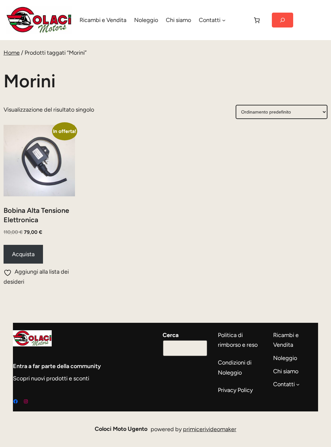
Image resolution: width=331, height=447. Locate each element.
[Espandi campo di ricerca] (282, 20)
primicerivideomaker (209, 429)
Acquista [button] (23, 254)
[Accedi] (239, 20)
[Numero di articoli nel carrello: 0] (257, 20)
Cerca (171, 335)
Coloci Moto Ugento (121, 428)
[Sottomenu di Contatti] (224, 20)
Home (12, 52)
